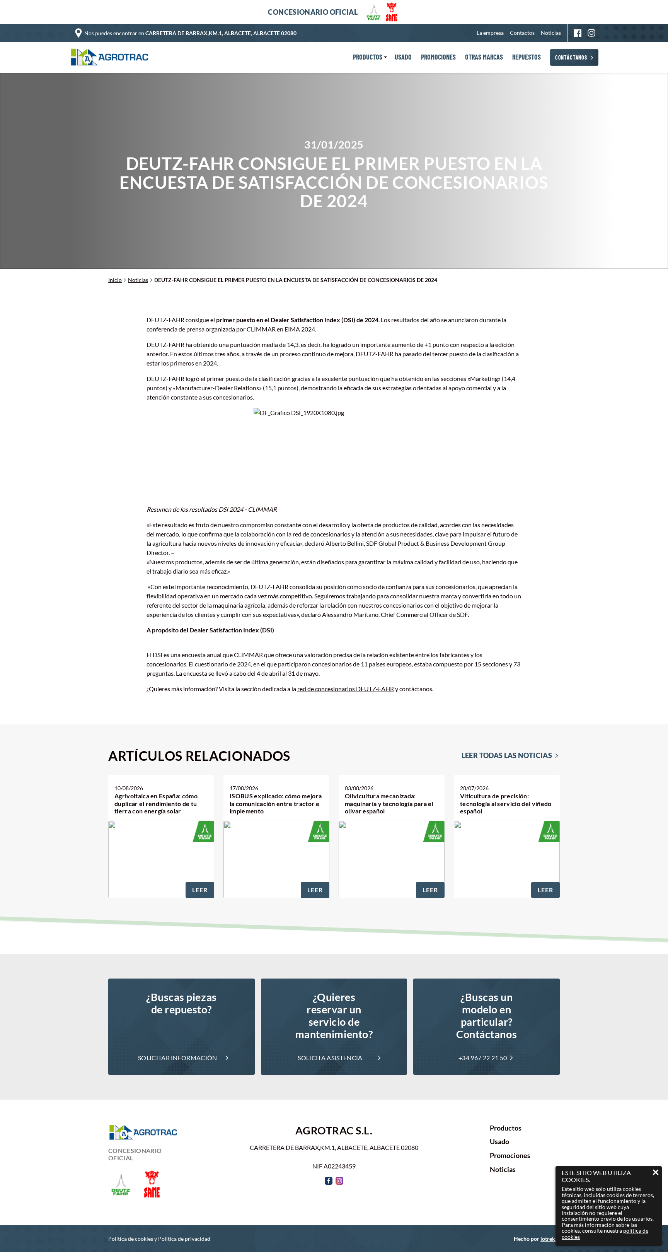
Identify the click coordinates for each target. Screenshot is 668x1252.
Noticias (551, 32)
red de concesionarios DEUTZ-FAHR (345, 688)
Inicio (115, 280)
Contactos (522, 32)
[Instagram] (591, 33)
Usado (499, 1142)
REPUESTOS (526, 57)
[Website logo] (111, 57)
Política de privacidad (184, 1238)
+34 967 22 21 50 (482, 1057)
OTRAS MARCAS (484, 57)
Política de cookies (130, 1238)
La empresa (490, 32)
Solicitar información (177, 1057)
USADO (403, 57)
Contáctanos (571, 57)
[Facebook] (577, 33)
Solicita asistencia (330, 1057)
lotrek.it (550, 1238)
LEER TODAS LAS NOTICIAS (507, 756)
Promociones (510, 1156)
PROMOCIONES (438, 57)
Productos (505, 1128)
